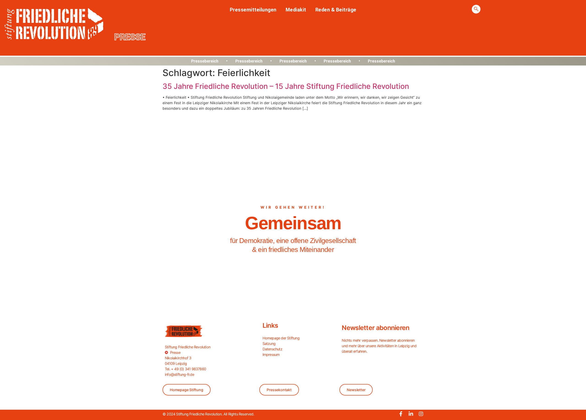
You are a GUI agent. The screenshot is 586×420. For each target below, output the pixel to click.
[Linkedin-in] (410, 413)
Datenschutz (272, 349)
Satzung (269, 343)
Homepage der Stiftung (281, 338)
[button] (476, 9)
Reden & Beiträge (335, 10)
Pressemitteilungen (253, 10)
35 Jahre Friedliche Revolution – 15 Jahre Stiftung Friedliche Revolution (286, 86)
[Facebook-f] (400, 413)
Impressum (271, 354)
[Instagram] (420, 413)
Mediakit (296, 10)
